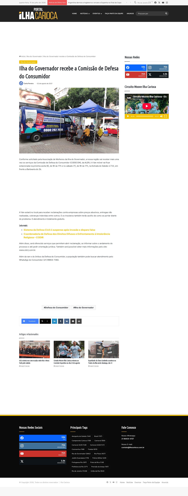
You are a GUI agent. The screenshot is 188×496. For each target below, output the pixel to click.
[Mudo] (161, 116)
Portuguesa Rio (79, 462)
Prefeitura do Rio (80, 467)
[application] (147, 106)
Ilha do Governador (34, 56)
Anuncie (130, 13)
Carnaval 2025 (79, 445)
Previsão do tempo (100, 467)
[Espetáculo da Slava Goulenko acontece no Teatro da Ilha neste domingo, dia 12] (103, 349)
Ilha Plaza (100, 454)
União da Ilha (97, 471)
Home (74, 13)
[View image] (69, 153)
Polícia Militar (99, 458)
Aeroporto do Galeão (81, 436)
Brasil (98, 436)
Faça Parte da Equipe (114, 13)
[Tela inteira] (165, 116)
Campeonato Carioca (81, 441)
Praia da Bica (97, 462)
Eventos (96, 13)
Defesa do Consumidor (56, 307)
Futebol (92, 449)
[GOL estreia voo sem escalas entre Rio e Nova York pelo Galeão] (34, 349)
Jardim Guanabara (80, 458)
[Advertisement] (94, 33)
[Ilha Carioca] (38, 13)
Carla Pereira (29, 83)
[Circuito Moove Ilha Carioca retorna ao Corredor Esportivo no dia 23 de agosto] (69, 349)
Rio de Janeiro (79, 471)
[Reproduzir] (128, 116)
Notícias (84, 13)
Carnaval (100, 441)
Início (23, 56)
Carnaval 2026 (97, 445)
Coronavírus (78, 449)
